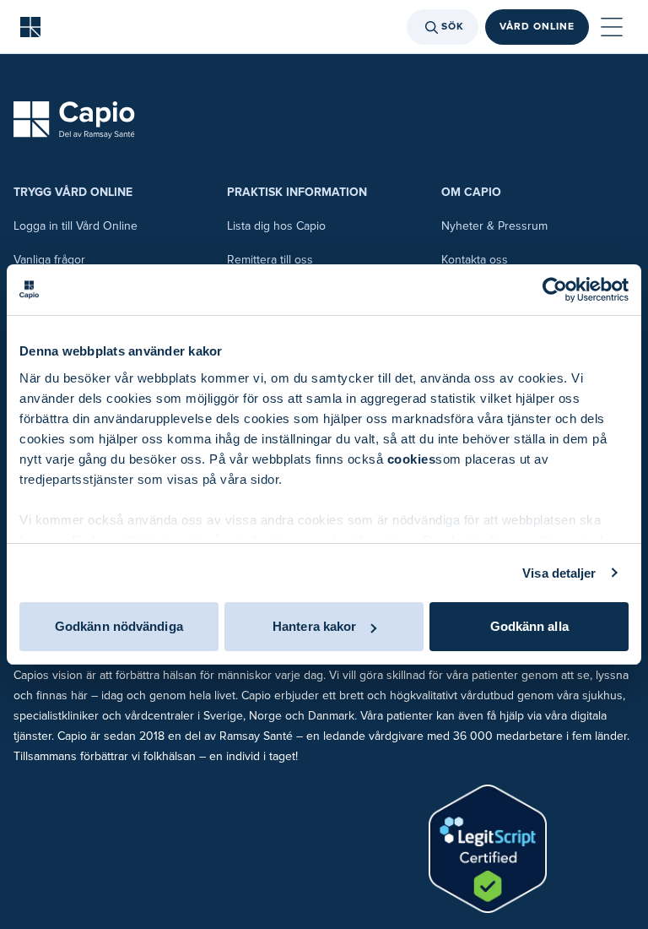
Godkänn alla (529, 626)
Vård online (537, 26)
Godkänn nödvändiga (119, 626)
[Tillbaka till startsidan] (30, 27)
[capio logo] (74, 120)
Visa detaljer (559, 573)
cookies (411, 459)
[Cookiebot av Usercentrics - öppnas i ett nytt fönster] (555, 289)
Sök (452, 26)
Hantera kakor (314, 626)
